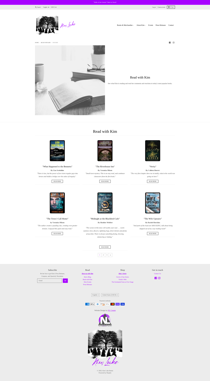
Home (37, 42)
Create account (161, 7)
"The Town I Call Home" (57, 218)
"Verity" (152, 166)
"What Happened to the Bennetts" (57, 166)
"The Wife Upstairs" (153, 218)
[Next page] (110, 255)
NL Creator (112, 310)
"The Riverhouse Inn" (105, 166)
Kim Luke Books (107, 371)
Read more (57, 181)
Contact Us (157, 273)
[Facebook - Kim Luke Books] (169, 42)
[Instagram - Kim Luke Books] (173, 42)
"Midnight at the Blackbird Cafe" (105, 218)
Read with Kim (45, 42)
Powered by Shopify (105, 373)
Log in (154, 7)
